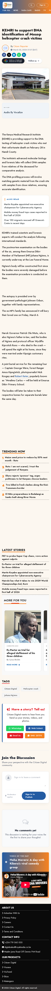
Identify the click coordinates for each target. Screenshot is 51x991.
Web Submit (37, 728)
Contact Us (8, 927)
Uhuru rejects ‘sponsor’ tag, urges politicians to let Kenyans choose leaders (26, 477)
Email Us (17, 735)
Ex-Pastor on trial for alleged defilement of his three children (24, 566)
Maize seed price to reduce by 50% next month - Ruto (26, 459)
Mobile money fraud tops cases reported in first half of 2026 (25, 214)
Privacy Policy (10, 917)
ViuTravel (8, 971)
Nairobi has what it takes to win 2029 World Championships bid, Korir (25, 582)
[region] (25, 639)
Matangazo (9, 981)
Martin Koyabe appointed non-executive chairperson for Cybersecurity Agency (24, 206)
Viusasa (7, 967)
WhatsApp (16, 728)
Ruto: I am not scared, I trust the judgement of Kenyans (22, 468)
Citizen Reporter (20, 46)
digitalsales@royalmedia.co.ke (18, 947)
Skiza (6, 976)
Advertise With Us (12, 913)
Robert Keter (21, 376)
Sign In (42, 5)
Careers (7, 922)
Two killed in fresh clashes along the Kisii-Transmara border (27, 486)
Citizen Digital (10, 962)
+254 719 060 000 (13, 942)
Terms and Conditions (13, 931)
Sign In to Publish (30, 795)
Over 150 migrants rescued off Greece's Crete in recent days (24, 222)
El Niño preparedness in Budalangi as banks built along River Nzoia (24, 495)
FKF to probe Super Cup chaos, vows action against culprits (25, 557)
